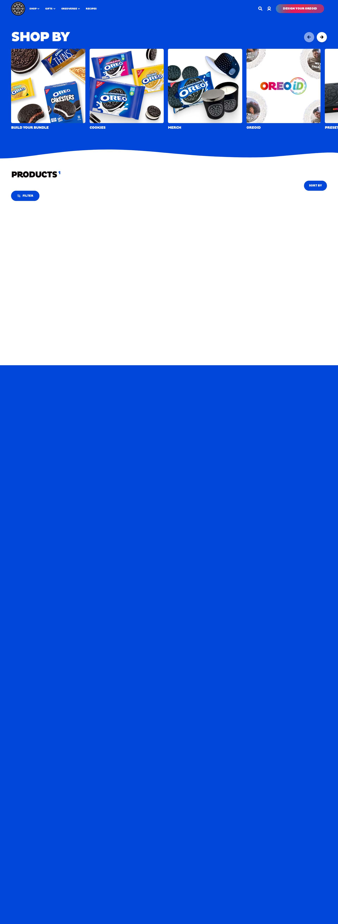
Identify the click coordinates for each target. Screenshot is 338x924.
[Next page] (322, 37)
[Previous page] (309, 37)
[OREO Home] (18, 9)
